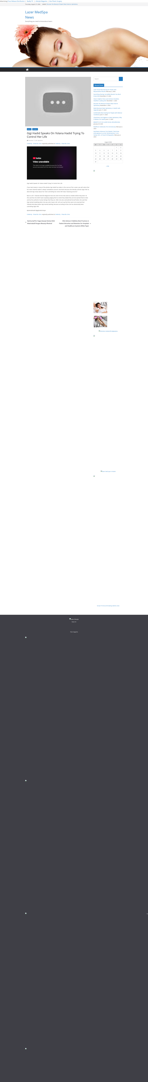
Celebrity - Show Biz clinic (34, 143)
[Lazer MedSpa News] (27, 70)
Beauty (29, 129)
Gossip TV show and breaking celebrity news (108, 606)
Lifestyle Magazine (41, 1)
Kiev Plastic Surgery (55, 1)
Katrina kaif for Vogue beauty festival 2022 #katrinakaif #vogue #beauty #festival (41, 222)
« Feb (107, 166)
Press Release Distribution (16, 1)
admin (41, 140)
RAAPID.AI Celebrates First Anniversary (105, 127)
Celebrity (35, 129)
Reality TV (29, 1)
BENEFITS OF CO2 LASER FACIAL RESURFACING (107, 122)
